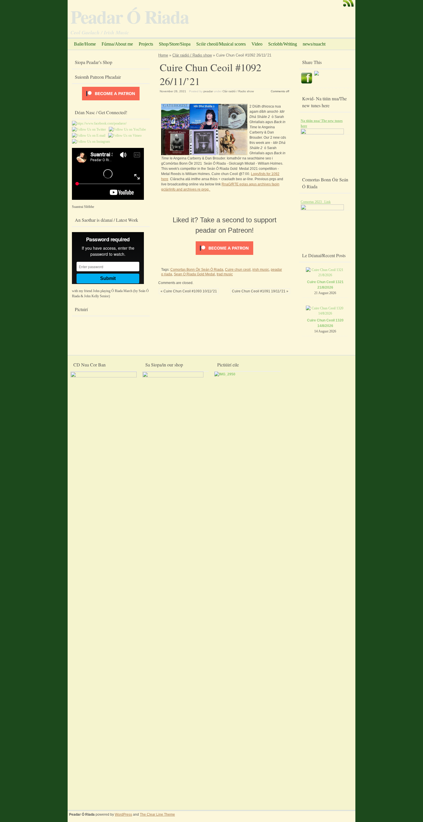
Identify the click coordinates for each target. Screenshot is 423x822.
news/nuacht (314, 44)
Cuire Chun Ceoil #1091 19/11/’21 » (260, 291)
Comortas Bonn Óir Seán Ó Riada (196, 270)
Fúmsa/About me (117, 44)
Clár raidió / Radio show (192, 55)
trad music (225, 274)
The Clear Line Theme (157, 814)
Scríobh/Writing (282, 44)
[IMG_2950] (224, 374)
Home (163, 55)
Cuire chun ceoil (238, 270)
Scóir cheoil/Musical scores (221, 44)
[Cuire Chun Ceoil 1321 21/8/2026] (325, 275)
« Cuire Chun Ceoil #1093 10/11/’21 (189, 291)
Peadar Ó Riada (129, 16)
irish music (260, 270)
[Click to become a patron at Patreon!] (224, 255)
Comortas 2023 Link (316, 202)
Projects (146, 44)
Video (256, 44)
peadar (208, 91)
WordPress (123, 814)
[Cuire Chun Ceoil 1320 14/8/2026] (325, 313)
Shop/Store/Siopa (174, 44)
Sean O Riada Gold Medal (194, 274)
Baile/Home (85, 44)
